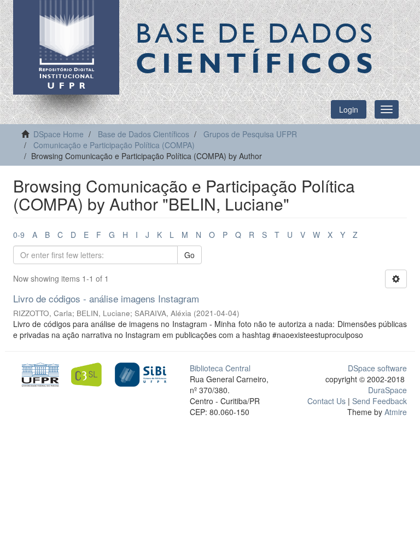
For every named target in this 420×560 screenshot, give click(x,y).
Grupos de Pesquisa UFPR (250, 134)
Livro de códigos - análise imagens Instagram (106, 298)
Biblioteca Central (220, 368)
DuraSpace (387, 389)
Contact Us (326, 400)
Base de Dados (256, 47)
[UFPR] (38, 373)
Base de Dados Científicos (143, 134)
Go (189, 254)
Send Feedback (379, 400)
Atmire (394, 411)
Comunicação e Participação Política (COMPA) (114, 144)
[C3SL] (89, 373)
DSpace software (377, 368)
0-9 (19, 234)
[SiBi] (140, 373)
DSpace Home (58, 134)
